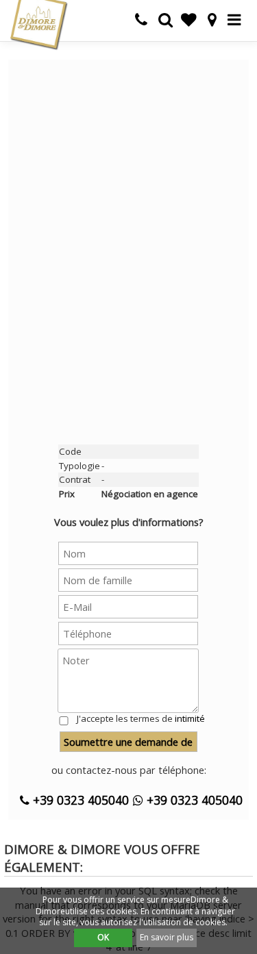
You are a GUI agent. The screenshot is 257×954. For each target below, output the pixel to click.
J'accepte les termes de (141, 718)
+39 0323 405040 (79, 800)
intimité (190, 718)
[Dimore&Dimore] (38, 24)
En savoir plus (166, 937)
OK (103, 937)
